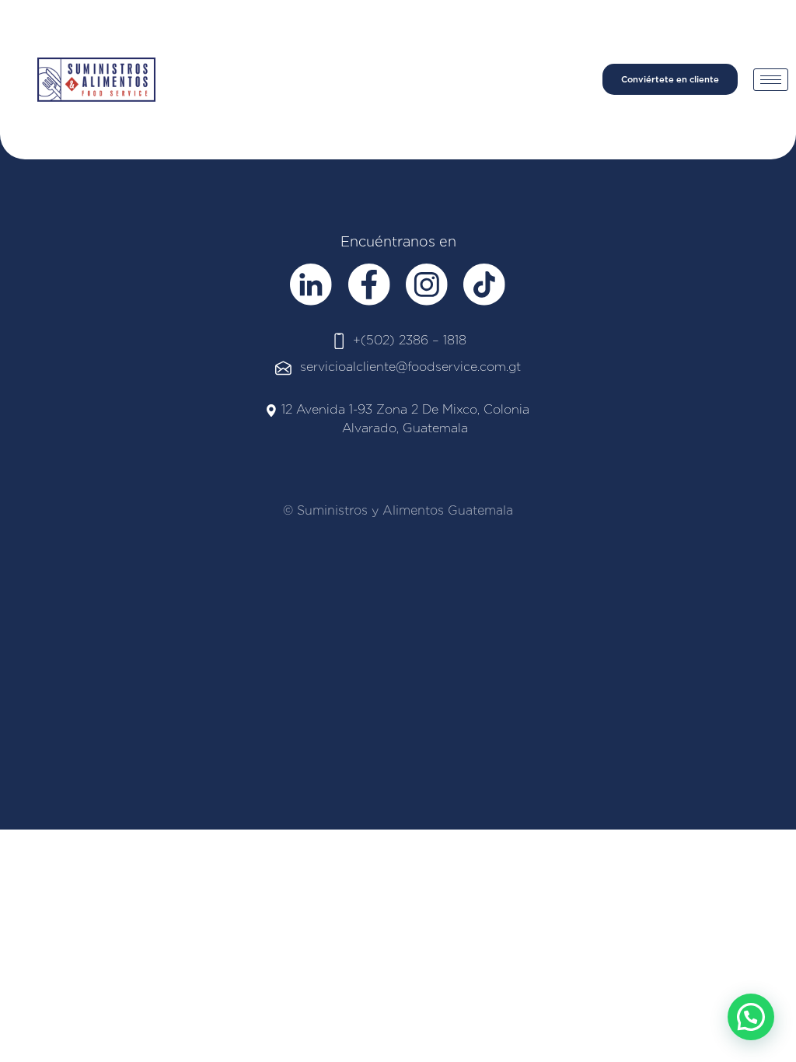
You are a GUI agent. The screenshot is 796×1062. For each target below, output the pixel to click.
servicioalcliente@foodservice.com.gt (410, 366)
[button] (751, 1017)
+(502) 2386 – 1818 (409, 340)
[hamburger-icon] (770, 79)
